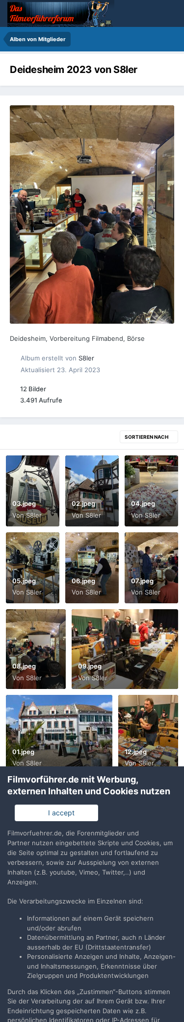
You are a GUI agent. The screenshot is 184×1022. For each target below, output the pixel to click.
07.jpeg (142, 581)
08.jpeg (24, 666)
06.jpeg (83, 581)
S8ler (86, 358)
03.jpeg (24, 503)
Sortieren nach (147, 437)
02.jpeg (83, 503)
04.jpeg (143, 503)
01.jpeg (23, 752)
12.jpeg (136, 752)
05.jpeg (24, 581)
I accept (59, 812)
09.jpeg (90, 666)
